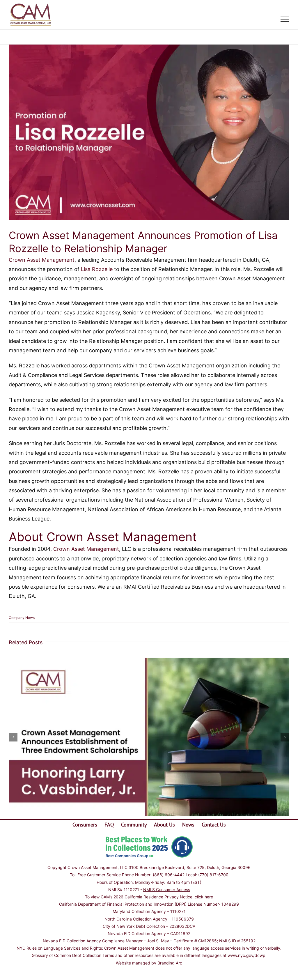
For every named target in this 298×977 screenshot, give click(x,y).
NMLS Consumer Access (166, 889)
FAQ (109, 824)
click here (204, 896)
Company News (22, 617)
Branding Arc (169, 962)
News (188, 824)
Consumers (84, 824)
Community (134, 824)
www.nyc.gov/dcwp (246, 955)
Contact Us (214, 824)
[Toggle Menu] (285, 19)
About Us (164, 824)
